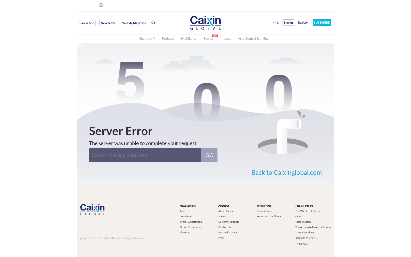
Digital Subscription (191, 221)
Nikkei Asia (301, 243)
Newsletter (108, 23)
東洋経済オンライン (307, 237)
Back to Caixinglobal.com (286, 172)
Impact (225, 38)
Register (303, 22)
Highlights (188, 38)
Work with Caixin (228, 232)
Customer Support (228, 221)
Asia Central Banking (253, 38)
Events (208, 38)
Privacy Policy (265, 211)
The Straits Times (304, 232)
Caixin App (86, 23)
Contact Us (224, 227)
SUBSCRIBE (322, 22)
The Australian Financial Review (313, 227)
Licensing (185, 232)
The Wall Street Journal (308, 211)
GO (209, 155)
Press (221, 237)
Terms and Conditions (269, 216)
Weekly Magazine (134, 23)
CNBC (298, 216)
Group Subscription (191, 227)
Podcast (168, 38)
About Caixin (225, 211)
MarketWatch (303, 221)
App (182, 211)
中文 (276, 22)
